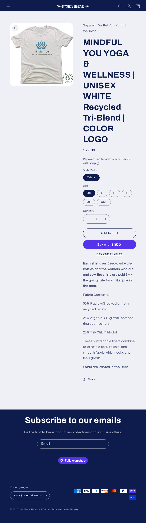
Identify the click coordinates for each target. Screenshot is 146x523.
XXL (104, 202)
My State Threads (30, 509)
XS (89, 193)
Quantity (88, 211)
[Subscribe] (104, 444)
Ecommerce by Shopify (65, 509)
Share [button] (92, 379)
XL (89, 202)
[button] (8, 6)
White (91, 177)
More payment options (109, 254)
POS (43, 509)
